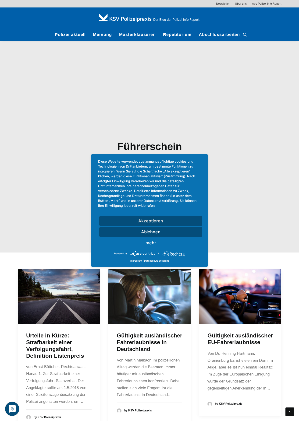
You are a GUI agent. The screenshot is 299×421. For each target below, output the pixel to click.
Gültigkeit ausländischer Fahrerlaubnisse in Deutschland (149, 342)
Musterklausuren (137, 34)
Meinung (102, 34)
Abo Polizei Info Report (266, 3)
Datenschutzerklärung (156, 260)
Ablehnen (150, 231)
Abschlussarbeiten (219, 34)
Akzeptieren (150, 220)
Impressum (136, 260)
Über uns (241, 3)
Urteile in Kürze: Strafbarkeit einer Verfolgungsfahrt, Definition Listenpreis (55, 345)
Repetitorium (177, 34)
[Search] (245, 34)
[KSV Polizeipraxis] (149, 18)
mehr (151, 242)
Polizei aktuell (70, 34)
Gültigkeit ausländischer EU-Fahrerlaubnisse (240, 338)
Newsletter (223, 3)
